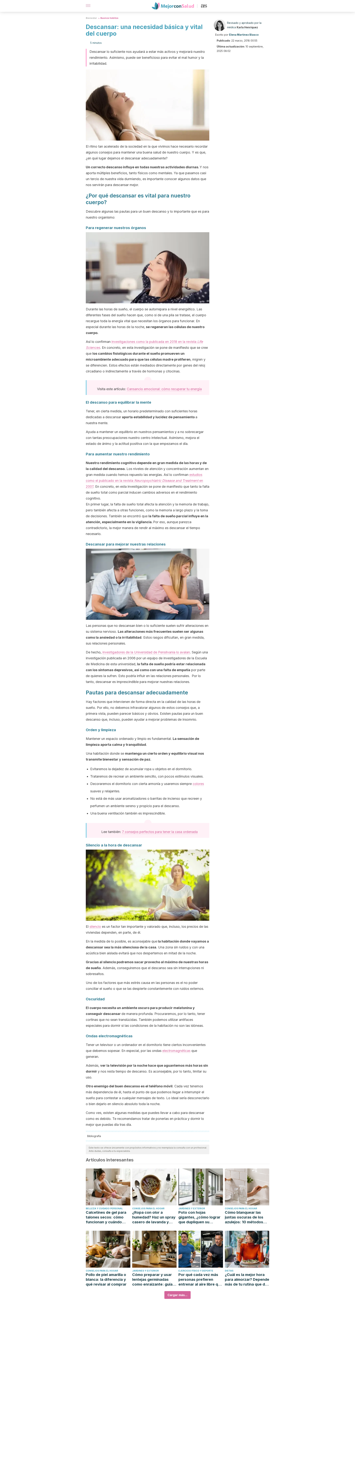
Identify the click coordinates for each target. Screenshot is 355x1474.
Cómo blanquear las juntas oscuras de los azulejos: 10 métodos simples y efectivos (244, 1217)
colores (198, 784)
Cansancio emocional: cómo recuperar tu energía (164, 389)
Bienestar (91, 18)
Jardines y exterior (191, 1208)
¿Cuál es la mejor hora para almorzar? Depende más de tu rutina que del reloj (247, 1279)
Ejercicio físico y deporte (195, 1270)
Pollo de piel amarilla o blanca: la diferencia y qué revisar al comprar (106, 1279)
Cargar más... (177, 1295)
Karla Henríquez (247, 27)
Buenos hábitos (109, 18)
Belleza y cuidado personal (104, 1208)
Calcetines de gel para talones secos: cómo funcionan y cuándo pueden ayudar (106, 1217)
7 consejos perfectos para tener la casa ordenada (160, 832)
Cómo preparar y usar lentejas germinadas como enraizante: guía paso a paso (152, 1279)
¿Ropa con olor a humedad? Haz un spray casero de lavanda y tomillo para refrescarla (153, 1217)
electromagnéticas (176, 1051)
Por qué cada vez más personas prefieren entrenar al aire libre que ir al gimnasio (200, 1279)
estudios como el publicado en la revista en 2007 (144, 480)
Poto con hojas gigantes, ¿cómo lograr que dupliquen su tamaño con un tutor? (199, 1217)
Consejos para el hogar (148, 1208)
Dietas (229, 1270)
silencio (95, 926)
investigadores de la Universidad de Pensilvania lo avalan (146, 652)
